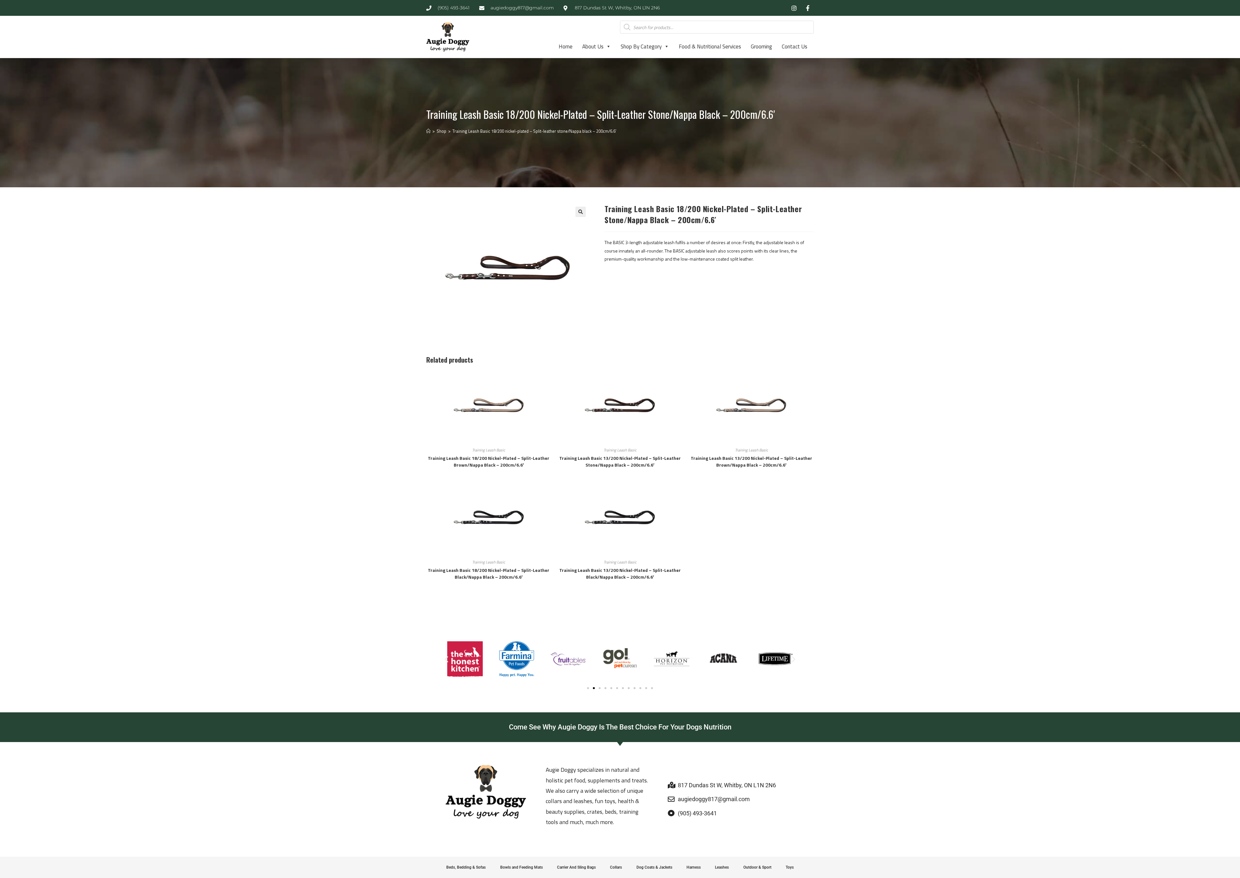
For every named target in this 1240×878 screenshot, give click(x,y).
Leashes (722, 867)
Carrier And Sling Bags (576, 867)
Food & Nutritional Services (710, 46)
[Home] (428, 131)
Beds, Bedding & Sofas (466, 867)
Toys (790, 867)
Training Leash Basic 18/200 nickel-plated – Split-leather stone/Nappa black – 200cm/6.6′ (534, 131)
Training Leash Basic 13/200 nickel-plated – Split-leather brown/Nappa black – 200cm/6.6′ (751, 461)
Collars (616, 867)
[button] (580, 212)
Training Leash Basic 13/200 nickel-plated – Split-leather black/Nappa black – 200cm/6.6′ (620, 573)
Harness (694, 867)
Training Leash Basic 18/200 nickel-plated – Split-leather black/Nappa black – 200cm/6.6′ (488, 573)
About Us (593, 46)
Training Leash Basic (488, 450)
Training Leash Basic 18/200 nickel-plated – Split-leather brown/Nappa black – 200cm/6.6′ (488, 461)
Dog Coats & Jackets (654, 867)
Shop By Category (641, 46)
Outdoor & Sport (757, 867)
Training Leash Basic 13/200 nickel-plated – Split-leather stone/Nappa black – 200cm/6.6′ (620, 461)
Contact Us (794, 46)
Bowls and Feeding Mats (521, 867)
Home (566, 46)
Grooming (761, 46)
